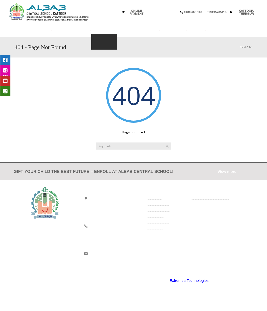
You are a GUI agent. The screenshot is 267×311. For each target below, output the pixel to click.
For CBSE (62, 30)
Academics (80, 30)
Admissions (103, 30)
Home (28, 30)
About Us (41, 30)
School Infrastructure (138, 30)
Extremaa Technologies (189, 281)
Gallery (196, 30)
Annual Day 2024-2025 (19, 12)
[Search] (167, 146)
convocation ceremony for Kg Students (33, 20)
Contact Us (218, 30)
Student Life (174, 30)
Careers (237, 30)
